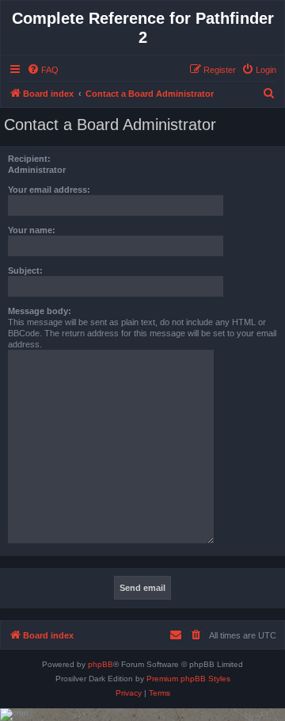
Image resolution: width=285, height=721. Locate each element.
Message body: (39, 311)
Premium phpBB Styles (188, 678)
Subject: (25, 270)
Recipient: (29, 158)
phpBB (100, 664)
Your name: (31, 230)
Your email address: (49, 189)
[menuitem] (43, 69)
